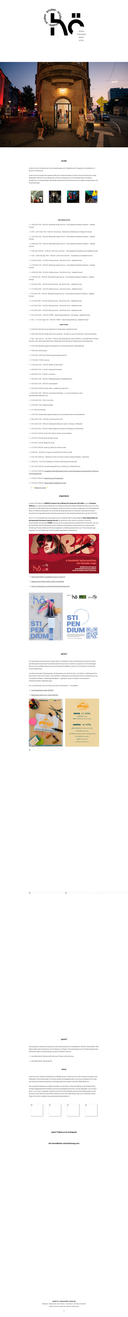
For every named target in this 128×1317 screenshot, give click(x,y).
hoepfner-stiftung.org (72, 1306)
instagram (72, 1132)
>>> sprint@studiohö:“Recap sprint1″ (40, 1061)
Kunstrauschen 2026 (56, 419)
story (81, 40)
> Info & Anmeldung (90, 334)
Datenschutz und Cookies (57, 1304)
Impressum (69, 1304)
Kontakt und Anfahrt (80, 1304)
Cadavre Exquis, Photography (53, 478)
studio (81, 31)
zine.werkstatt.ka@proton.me (38, 395)
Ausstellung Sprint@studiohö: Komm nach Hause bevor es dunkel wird (67, 471)
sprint (81, 37)
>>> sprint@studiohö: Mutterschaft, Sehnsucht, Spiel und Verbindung (51, 1056)
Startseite (45, 1304)
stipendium (81, 34)
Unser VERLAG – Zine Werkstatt (81, 338)
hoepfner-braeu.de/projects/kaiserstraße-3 (55, 1096)
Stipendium (56, 346)
